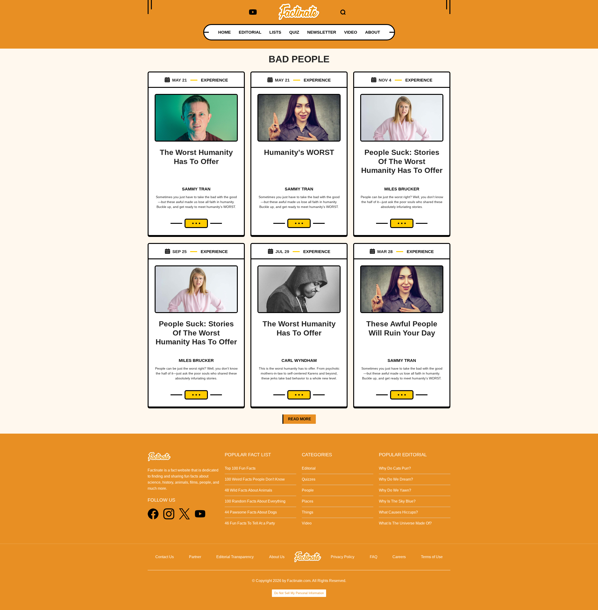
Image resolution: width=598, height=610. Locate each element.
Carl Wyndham (299, 360)
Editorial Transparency (235, 557)
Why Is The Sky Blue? (397, 501)
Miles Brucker (401, 189)
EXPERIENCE (214, 80)
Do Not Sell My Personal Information (299, 593)
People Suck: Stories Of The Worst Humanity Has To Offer (401, 161)
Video (307, 523)
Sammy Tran (196, 189)
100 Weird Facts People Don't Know (255, 479)
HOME (224, 32)
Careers (399, 557)
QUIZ (294, 32)
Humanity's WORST (299, 152)
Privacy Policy (342, 557)
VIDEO (350, 32)
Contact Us (164, 557)
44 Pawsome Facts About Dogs (251, 512)
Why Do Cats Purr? (395, 468)
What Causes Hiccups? (398, 512)
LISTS (275, 32)
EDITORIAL (250, 32)
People (308, 490)
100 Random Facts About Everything (255, 501)
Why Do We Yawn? (395, 490)
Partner (195, 557)
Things (307, 512)
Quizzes (308, 479)
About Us (277, 557)
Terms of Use (432, 557)
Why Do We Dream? (396, 479)
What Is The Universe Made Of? (405, 523)
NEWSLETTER (321, 32)
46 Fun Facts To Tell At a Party (250, 523)
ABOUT (372, 32)
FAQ (373, 557)
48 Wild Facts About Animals (248, 490)
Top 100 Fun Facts (240, 468)
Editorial (309, 468)
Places (307, 501)
